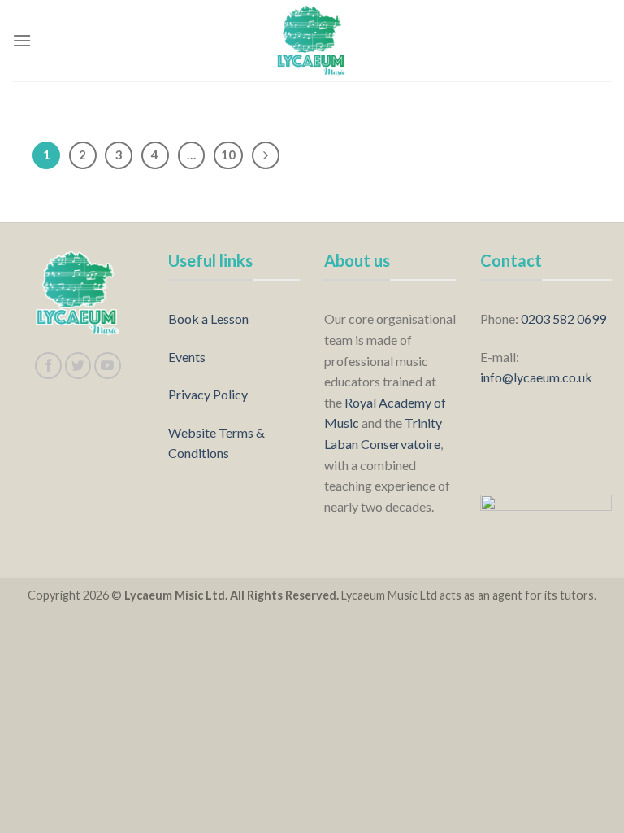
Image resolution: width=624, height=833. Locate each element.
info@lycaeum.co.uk (536, 377)
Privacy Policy (208, 394)
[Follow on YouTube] (107, 365)
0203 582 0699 (563, 318)
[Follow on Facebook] (48, 365)
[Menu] (22, 40)
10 (228, 154)
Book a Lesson (208, 318)
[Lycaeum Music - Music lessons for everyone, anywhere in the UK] (312, 40)
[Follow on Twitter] (78, 365)
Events (187, 356)
